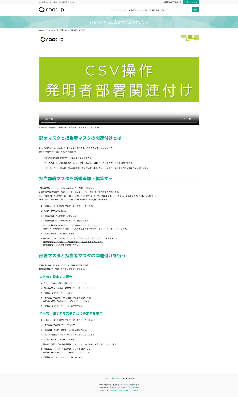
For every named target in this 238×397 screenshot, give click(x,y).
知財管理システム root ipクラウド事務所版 (124, 387)
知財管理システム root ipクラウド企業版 (124, 390)
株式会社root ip (191, 2)
